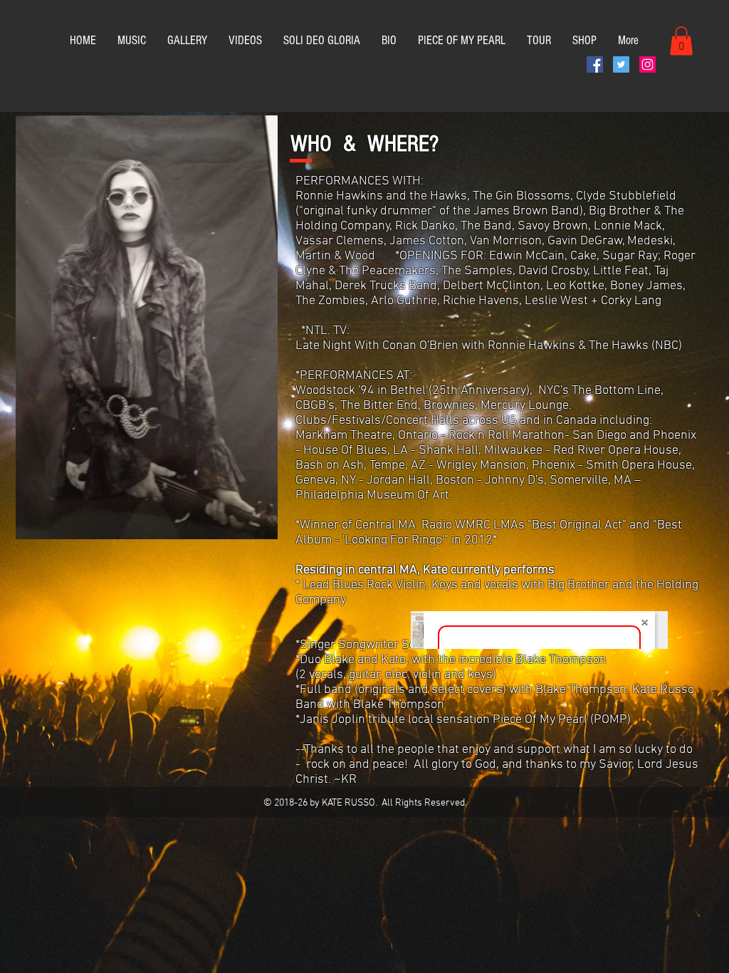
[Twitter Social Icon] (621, 64)
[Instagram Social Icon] (647, 64)
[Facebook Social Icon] (595, 64)
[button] (681, 41)
